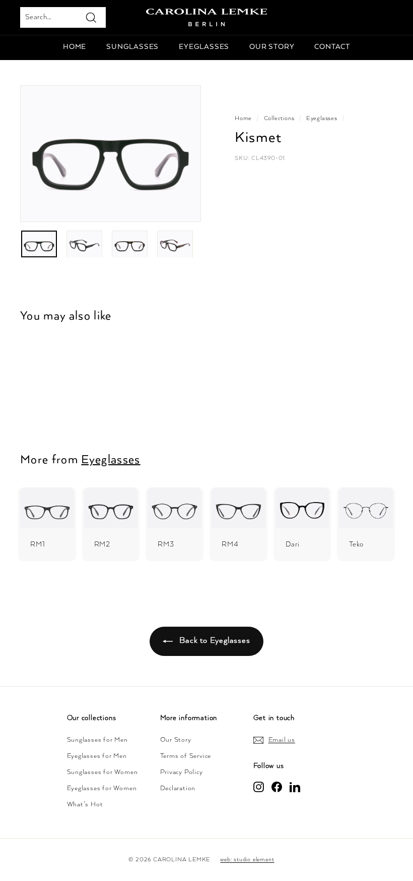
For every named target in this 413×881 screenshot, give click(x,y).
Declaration (178, 788)
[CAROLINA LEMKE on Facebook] (276, 787)
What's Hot (85, 804)
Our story (271, 47)
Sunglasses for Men (97, 740)
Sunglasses (132, 47)
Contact (332, 47)
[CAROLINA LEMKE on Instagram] (258, 787)
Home (74, 47)
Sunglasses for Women (102, 772)
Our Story (175, 740)
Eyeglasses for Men (97, 756)
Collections (279, 118)
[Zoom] (110, 154)
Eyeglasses (204, 47)
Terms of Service (186, 756)
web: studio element (247, 859)
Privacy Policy (181, 772)
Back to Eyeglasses (213, 640)
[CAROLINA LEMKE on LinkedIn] (295, 787)
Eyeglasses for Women (102, 788)
